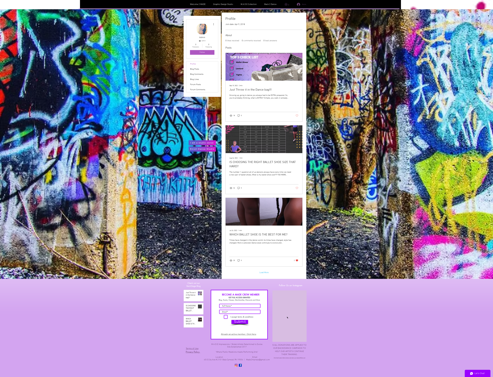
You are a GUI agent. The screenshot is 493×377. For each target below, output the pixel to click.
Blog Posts (194, 69)
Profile (193, 64)
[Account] (296, 4)
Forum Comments (197, 90)
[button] (288, 4)
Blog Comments (196, 74)
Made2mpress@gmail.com (258, 360)
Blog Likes (194, 79)
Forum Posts (195, 84)
